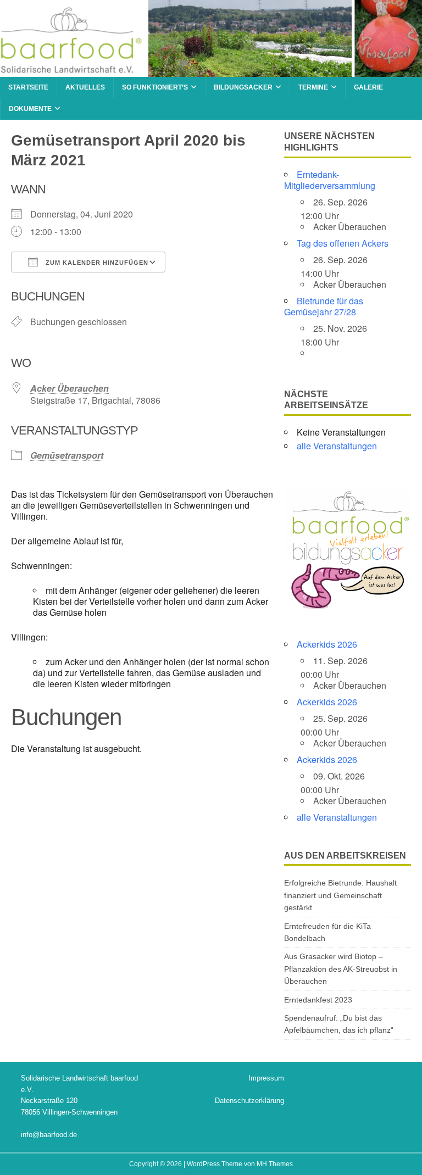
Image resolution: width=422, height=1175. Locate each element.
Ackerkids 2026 (327, 644)
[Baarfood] (211, 70)
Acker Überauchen (69, 388)
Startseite (28, 87)
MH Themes (275, 1164)
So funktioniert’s (155, 87)
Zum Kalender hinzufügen (95, 262)
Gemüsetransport (66, 455)
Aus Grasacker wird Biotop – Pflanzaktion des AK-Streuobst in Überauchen (340, 968)
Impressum (266, 1078)
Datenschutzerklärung (249, 1100)
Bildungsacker (243, 87)
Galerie (368, 87)
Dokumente (30, 109)
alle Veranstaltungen (337, 445)
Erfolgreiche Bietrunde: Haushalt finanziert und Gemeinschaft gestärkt (340, 895)
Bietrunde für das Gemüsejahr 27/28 (323, 306)
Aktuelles (85, 87)
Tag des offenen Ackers (342, 243)
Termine (313, 87)
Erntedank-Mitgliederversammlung (329, 180)
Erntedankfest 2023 (318, 999)
